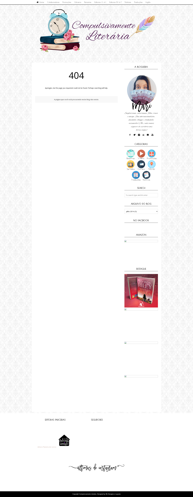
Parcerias (87, 2)
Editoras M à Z (115, 2)
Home (41, 2)
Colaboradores (53, 2)
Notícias (128, 2)
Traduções (138, 2)
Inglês (148, 2)
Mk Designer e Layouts (113, 494)
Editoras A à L (100, 2)
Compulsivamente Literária (87, 494)
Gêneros (77, 2)
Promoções (67, 2)
